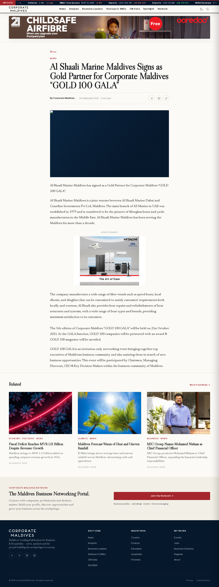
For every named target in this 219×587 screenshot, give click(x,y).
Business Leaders (92, 9)
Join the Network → (162, 496)
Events (177, 537)
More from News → (200, 385)
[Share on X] (152, 98)
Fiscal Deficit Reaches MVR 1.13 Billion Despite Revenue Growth (36, 446)
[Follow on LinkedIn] (34, 555)
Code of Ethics (203, 580)
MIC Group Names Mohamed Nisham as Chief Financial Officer (174, 446)
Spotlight (148, 9)
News (62, 9)
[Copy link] (166, 98)
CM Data (135, 9)
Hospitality (136, 554)
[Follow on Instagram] (27, 555)
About (177, 559)
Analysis (74, 9)
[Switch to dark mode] (201, 9)
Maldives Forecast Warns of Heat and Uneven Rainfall (108, 446)
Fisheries (136, 559)
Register (178, 554)
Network (163, 9)
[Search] (207, 9)
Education (136, 548)
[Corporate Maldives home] (18, 9)
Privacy (189, 580)
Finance (135, 543)
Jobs (176, 543)
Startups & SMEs (116, 9)
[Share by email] (159, 98)
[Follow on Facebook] (12, 555)
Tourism (135, 537)
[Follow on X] (19, 555)
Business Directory (184, 548)
